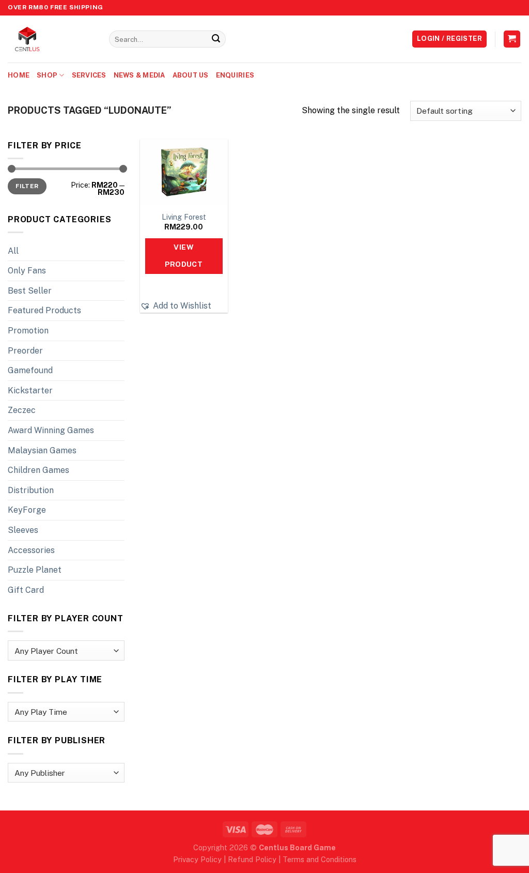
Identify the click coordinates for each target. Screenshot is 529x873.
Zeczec (22, 410)
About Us (191, 75)
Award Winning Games (51, 430)
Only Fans (27, 270)
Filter (26, 186)
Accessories (31, 550)
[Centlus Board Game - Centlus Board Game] (51, 39)
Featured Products (44, 310)
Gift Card (26, 590)
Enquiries (235, 75)
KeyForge (27, 510)
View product (184, 256)
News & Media (139, 75)
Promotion (28, 330)
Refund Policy (252, 859)
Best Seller (30, 291)
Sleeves (23, 530)
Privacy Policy (197, 859)
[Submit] (216, 39)
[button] (175, 306)
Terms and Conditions (319, 859)
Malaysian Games (42, 450)
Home (18, 75)
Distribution (31, 490)
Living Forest (184, 216)
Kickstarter (30, 390)
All (13, 251)
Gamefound (30, 370)
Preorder (25, 351)
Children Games (38, 470)
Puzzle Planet (34, 570)
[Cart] (512, 39)
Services (89, 75)
